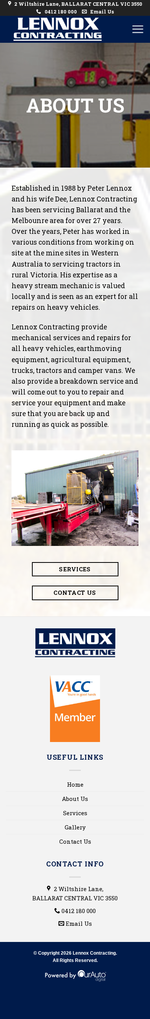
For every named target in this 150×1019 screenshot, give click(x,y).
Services (75, 813)
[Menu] (137, 29)
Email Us (101, 11)
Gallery (75, 827)
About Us (75, 798)
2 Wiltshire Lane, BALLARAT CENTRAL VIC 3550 (77, 4)
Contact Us (75, 841)
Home (75, 784)
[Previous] (16, 497)
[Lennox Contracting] (58, 29)
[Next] (134, 497)
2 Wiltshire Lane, (75, 893)
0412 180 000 (60, 11)
